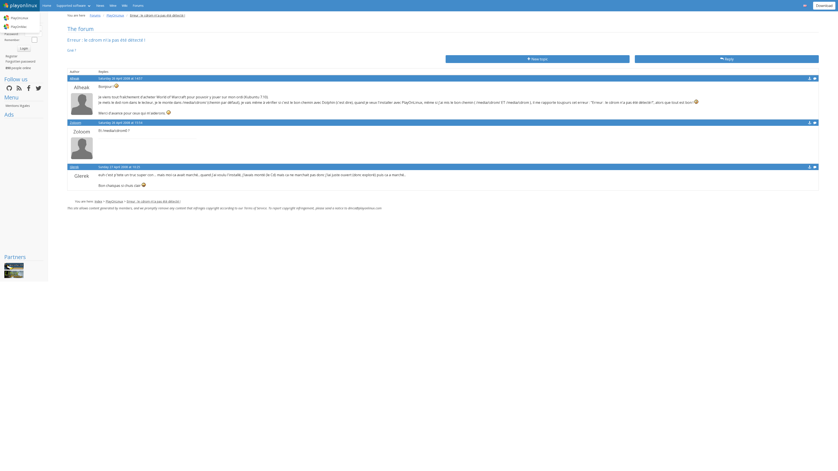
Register (11, 56)
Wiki (124, 5)
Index (98, 201)
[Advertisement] (23, 185)
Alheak (74, 78)
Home (46, 5)
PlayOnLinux (19, 18)
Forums (138, 5)
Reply (729, 59)
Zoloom (75, 123)
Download (824, 5)
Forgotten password (20, 61)
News (100, 5)
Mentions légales (17, 106)
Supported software (71, 5)
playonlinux (23, 6)
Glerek (74, 167)
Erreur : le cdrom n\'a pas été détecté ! (153, 201)
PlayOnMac (19, 27)
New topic (539, 59)
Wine (113, 5)
